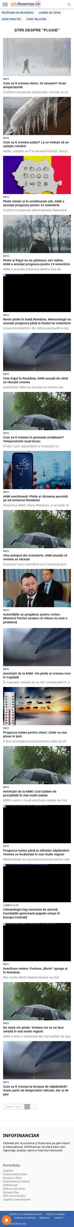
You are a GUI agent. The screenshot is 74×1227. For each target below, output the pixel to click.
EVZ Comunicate (14, 1196)
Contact (58, 1217)
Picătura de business (18, 13)
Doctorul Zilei (12, 1178)
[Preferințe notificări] (6, 1220)
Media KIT (44, 1217)
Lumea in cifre (50, 13)
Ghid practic (11, 19)
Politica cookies (55, 1214)
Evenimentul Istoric (16, 1181)
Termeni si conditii (24, 1217)
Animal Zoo (11, 1192)
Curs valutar (36, 19)
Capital (8, 1170)
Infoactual (10, 1185)
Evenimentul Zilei (15, 1174)
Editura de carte (14, 1189)
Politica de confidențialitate (25, 1214)
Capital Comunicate (16, 1199)
